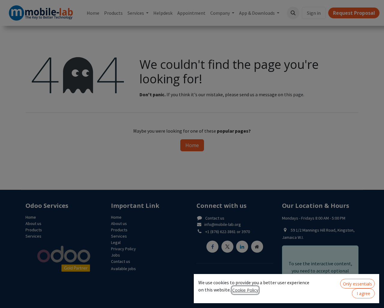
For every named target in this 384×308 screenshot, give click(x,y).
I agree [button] (363, 293)
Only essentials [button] (357, 284)
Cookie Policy (245, 290)
